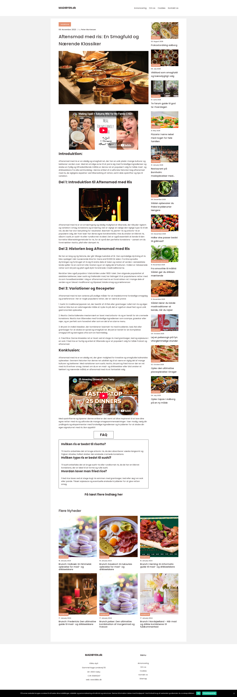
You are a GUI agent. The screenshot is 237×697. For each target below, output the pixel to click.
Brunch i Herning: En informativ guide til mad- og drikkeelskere (157, 565)
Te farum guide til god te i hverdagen (163, 105)
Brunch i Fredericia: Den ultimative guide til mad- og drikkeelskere (77, 622)
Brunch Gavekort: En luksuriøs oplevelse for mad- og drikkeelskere (115, 567)
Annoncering (140, 8)
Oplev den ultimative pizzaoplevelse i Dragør (164, 370)
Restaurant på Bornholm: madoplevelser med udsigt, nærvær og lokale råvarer (162, 172)
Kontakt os (173, 8)
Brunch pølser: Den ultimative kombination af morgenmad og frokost (117, 624)
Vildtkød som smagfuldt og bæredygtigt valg (164, 74)
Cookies (161, 8)
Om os (152, 8)
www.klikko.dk (96, 679)
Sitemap (143, 678)
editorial (155, 196)
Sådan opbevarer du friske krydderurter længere (162, 207)
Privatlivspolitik (209, 693)
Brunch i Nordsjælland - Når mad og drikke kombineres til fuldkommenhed (158, 624)
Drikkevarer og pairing (160, 230)
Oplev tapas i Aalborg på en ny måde (163, 401)
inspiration (156, 38)
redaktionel (65, 24)
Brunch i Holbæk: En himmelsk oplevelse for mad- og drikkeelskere (75, 567)
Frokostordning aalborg (164, 45)
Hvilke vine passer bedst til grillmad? (164, 239)
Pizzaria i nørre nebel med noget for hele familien (162, 138)
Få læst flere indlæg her (104, 494)
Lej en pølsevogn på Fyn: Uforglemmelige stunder (164, 339)
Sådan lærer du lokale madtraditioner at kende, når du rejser (163, 306)
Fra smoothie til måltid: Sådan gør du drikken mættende (164, 272)
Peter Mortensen (88, 29)
